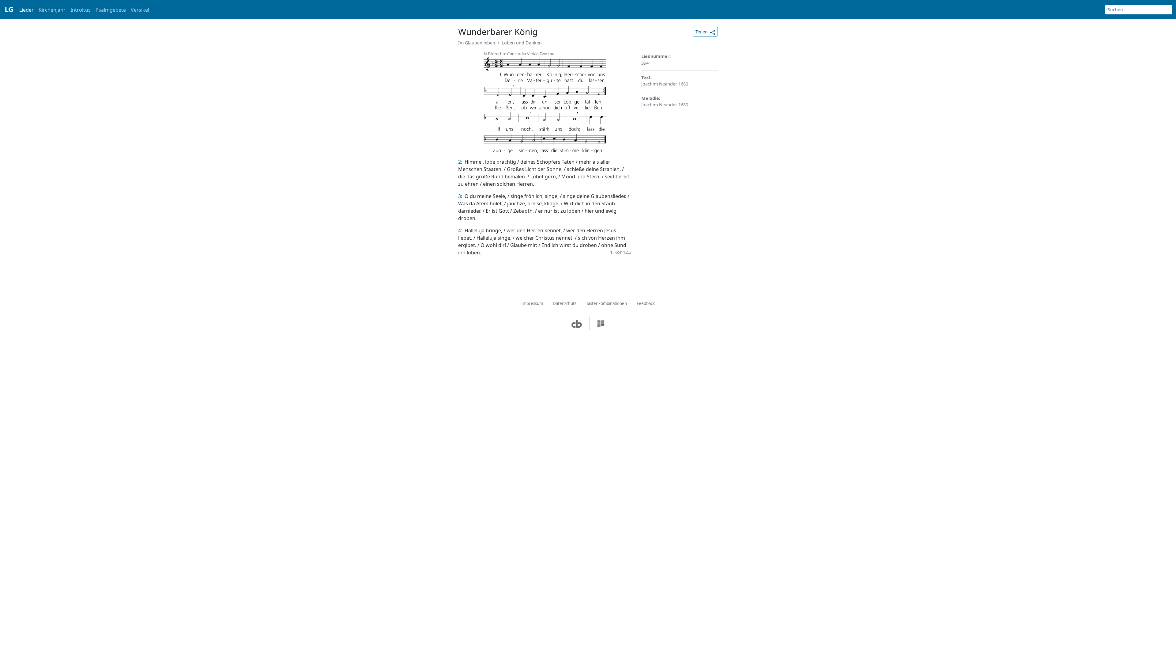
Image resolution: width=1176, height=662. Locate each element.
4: (460, 230)
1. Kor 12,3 (620, 252)
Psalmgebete (111, 9)
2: (460, 161)
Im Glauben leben (476, 43)
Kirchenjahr (52, 9)
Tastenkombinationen (606, 303)
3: (460, 196)
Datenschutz (564, 303)
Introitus (80, 9)
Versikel (140, 9)
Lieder (26, 9)
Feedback (646, 303)
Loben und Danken (522, 43)
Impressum (532, 303)
